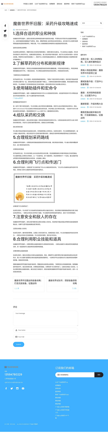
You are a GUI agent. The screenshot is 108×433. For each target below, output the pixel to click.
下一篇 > (74, 288)
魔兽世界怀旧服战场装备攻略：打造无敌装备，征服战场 (28, 282)
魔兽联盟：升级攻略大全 (92, 103)
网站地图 (58, 398)
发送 (99, 375)
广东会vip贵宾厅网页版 (62, 407)
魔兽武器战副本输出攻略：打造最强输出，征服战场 (92, 115)
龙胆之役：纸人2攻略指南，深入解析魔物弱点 (91, 60)
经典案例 (52, 4)
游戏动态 (59, 4)
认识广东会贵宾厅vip (41, 4)
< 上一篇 (16, 288)
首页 (6, 10)
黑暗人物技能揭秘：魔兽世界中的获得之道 (92, 72)
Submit (18, 344)
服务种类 (67, 4)
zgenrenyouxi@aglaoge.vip (14, 382)
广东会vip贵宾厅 (33, 424)
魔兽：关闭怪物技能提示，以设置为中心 (91, 94)
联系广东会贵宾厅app (78, 4)
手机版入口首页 (28, 4)
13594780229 (100, 5)
